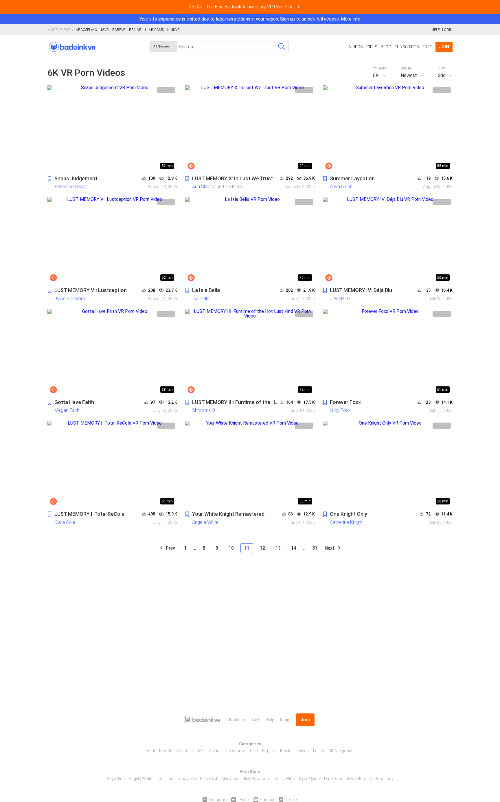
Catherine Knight (346, 522)
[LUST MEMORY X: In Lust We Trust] (250, 128)
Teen (253, 750)
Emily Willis (285, 778)
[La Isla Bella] (250, 240)
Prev (170, 548)
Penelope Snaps (71, 186)
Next (330, 548)
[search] (281, 46)
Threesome (234, 750)
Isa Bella (200, 298)
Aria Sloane (203, 186)
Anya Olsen (341, 186)
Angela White (205, 522)
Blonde (165, 750)
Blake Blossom (69, 298)
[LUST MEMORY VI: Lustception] (112, 240)
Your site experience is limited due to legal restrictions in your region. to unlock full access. (239, 19)
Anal (151, 750)
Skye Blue (115, 778)
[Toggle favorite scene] (49, 179)
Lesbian (302, 750)
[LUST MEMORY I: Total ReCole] (112, 464)
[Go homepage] (72, 47)
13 (278, 548)
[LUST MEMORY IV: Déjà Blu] (388, 240)
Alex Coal (229, 778)
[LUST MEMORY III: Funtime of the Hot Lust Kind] (250, 352)
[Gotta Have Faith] (112, 352)
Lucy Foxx (340, 410)
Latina (318, 750)
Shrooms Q (203, 410)
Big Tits (269, 750)
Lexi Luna (165, 778)
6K (375, 75)
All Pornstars (381, 778)
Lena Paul (333, 778)
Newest (409, 75)
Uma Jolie (187, 778)
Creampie (185, 750)
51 (314, 548)
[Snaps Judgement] (112, 128)
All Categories (340, 750)
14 (293, 548)
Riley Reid (208, 778)
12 (262, 548)
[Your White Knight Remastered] (250, 464)
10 (231, 548)
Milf (201, 750)
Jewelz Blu (341, 298)
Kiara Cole (64, 522)
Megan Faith (66, 410)
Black (285, 750)
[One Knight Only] (388, 464)
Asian (214, 750)
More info (351, 19)
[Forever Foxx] (388, 352)
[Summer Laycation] (388, 128)
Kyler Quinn (309, 778)
